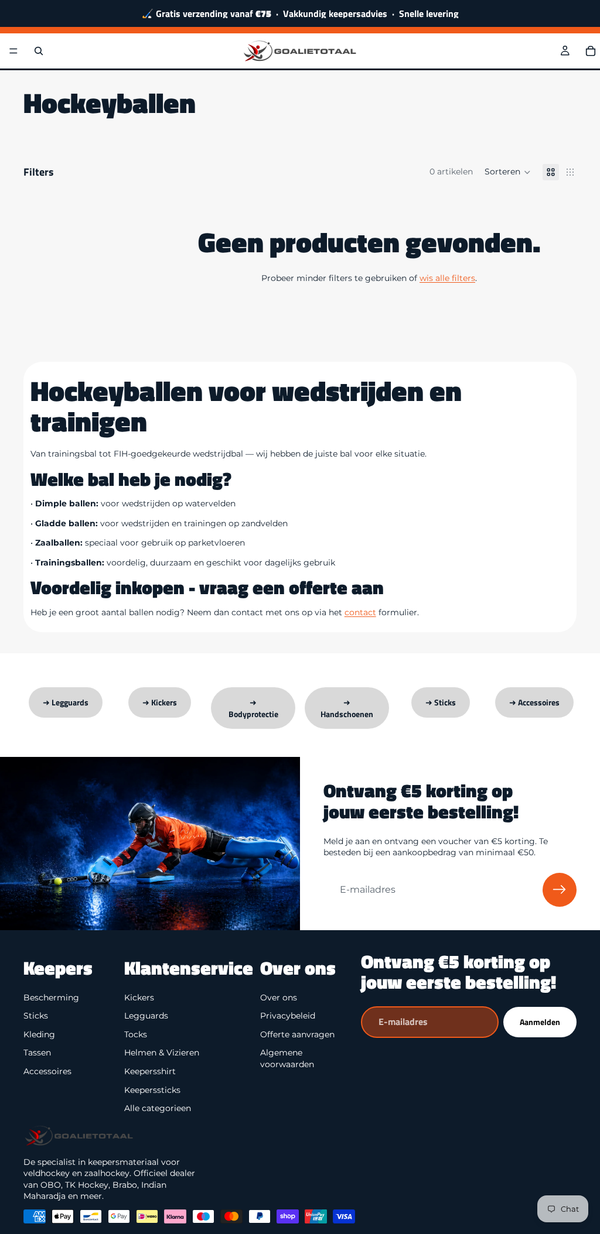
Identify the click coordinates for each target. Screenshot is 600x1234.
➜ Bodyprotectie (253, 708)
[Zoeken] (39, 51)
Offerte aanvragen (297, 1034)
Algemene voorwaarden (287, 1058)
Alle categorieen (157, 1108)
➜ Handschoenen (347, 708)
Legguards (146, 1015)
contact (360, 612)
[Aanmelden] (560, 890)
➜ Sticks (440, 702)
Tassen (37, 1052)
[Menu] (13, 50)
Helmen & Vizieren (161, 1052)
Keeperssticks (152, 1089)
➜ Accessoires (534, 702)
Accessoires (47, 1071)
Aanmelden (540, 1022)
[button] (508, 172)
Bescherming (51, 997)
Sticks (35, 1015)
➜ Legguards (65, 702)
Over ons (278, 997)
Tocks (135, 1034)
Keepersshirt (150, 1071)
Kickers (139, 997)
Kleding (39, 1034)
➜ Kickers (159, 702)
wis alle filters (447, 278)
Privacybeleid (287, 1015)
